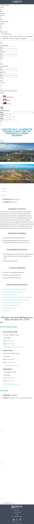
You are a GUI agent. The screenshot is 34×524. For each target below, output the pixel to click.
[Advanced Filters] (2, 107)
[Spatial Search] (17, 2)
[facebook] (17, 519)
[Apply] (2, 30)
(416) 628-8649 (11, 359)
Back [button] (1, 139)
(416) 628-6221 (10, 378)
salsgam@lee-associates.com (11, 384)
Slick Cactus (17, 510)
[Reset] (0, 30)
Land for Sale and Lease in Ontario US (13, 292)
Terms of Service (17, 512)
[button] (17, 98)
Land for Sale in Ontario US (10, 294)
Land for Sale (6, 310)
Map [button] (4, 195)
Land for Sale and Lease (9, 308)
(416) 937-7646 (11, 344)
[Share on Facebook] (18, 463)
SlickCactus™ (13, 503)
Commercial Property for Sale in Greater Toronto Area (17, 297)
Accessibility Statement (17, 516)
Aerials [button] (5, 191)
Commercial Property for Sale (11, 305)
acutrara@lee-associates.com (11, 365)
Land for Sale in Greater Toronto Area (12, 302)
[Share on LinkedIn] (18, 431)
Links (1, 503)
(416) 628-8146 (10, 341)
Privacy (17, 514)
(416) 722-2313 (10, 381)
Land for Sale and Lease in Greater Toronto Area (15, 300)
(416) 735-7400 (11, 362)
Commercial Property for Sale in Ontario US (14, 289)
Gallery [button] (5, 188)
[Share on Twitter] (4, 467)
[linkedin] (13, 519)
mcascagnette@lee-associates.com (12, 346)
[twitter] (20, 519)
